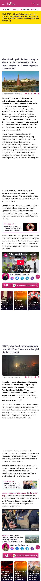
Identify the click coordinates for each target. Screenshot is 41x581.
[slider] (20, 529)
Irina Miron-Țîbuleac (19, 275)
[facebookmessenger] (26, 93)
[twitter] (31, 93)
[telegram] (35, 93)
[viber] (38, 93)
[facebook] (28, 93)
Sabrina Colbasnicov (19, 545)
